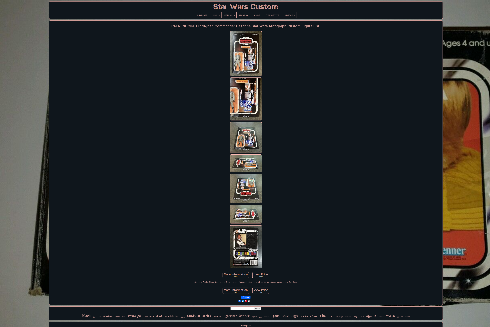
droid (407, 317)
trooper (217, 316)
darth (159, 316)
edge (260, 317)
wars (390, 315)
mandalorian (171, 316)
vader (117, 317)
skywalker (348, 317)
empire (304, 316)
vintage (134, 315)
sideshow (107, 316)
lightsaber (230, 316)
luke (362, 316)
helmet (183, 317)
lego (294, 315)
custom (193, 315)
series (207, 316)
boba (94, 317)
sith (331, 316)
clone (313, 316)
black (86, 316)
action (380, 317)
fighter (254, 317)
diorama (149, 316)
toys (123, 317)
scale (285, 316)
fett (100, 317)
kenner (244, 316)
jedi (276, 316)
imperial (267, 317)
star (323, 315)
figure (371, 315)
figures (400, 317)
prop (355, 317)
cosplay (339, 316)
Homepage (246, 326)
